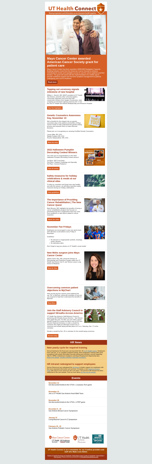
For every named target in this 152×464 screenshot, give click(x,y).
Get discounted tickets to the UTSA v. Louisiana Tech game (70, 385)
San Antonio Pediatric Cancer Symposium (64, 428)
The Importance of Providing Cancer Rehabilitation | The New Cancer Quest (64, 202)
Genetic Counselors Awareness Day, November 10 (64, 116)
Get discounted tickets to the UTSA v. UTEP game (67, 402)
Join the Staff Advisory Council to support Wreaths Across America (65, 311)
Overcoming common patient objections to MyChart (62, 289)
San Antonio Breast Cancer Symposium (63, 411)
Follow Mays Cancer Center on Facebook (83, 455)
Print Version (57, 457)
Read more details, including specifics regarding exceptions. (66, 357)
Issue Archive (100, 455)
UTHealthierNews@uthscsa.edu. (89, 457)
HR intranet (76, 367)
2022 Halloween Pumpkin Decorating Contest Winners (62, 151)
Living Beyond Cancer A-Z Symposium (63, 419)
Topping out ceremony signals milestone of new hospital (63, 90)
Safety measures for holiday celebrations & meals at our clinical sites (62, 178)
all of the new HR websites (88, 372)
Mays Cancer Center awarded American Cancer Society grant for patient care (72, 62)
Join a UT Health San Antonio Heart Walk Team (66, 393)
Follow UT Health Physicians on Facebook (59, 455)
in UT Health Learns (90, 351)
